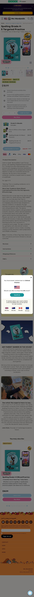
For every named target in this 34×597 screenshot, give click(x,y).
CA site (20, 310)
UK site (7, 310)
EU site (27, 310)
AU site (13, 310)
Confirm (17, 295)
